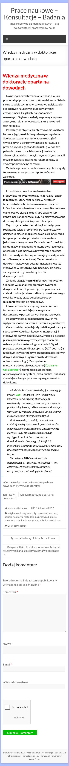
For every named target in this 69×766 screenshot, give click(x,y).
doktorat (52, 513)
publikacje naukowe (50, 520)
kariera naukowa (14, 516)
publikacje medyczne (27, 520)
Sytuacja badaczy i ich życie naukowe (31, 538)
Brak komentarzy (17, 525)
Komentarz (10, 591)
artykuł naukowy (17, 513)
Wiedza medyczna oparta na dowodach (28, 496)
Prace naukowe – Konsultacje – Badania (34, 13)
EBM (19, 394)
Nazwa (8, 643)
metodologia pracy (34, 516)
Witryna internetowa (15, 682)
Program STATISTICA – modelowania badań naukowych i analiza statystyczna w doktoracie (32, 550)
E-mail (7, 664)
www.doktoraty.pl (17, 507)
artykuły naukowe (37, 513)
